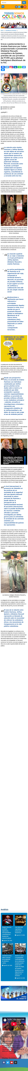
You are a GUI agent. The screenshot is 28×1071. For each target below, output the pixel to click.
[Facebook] (3, 67)
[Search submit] (24, 2)
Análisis (4, 909)
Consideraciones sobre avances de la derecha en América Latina (7, 959)
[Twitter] (7, 67)
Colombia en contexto (10, 30)
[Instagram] (11, 67)
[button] (3, 6)
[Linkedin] (15, 67)
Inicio (2, 30)
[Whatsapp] (20, 67)
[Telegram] (24, 67)
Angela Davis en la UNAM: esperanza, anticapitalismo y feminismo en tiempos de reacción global (6, 932)
